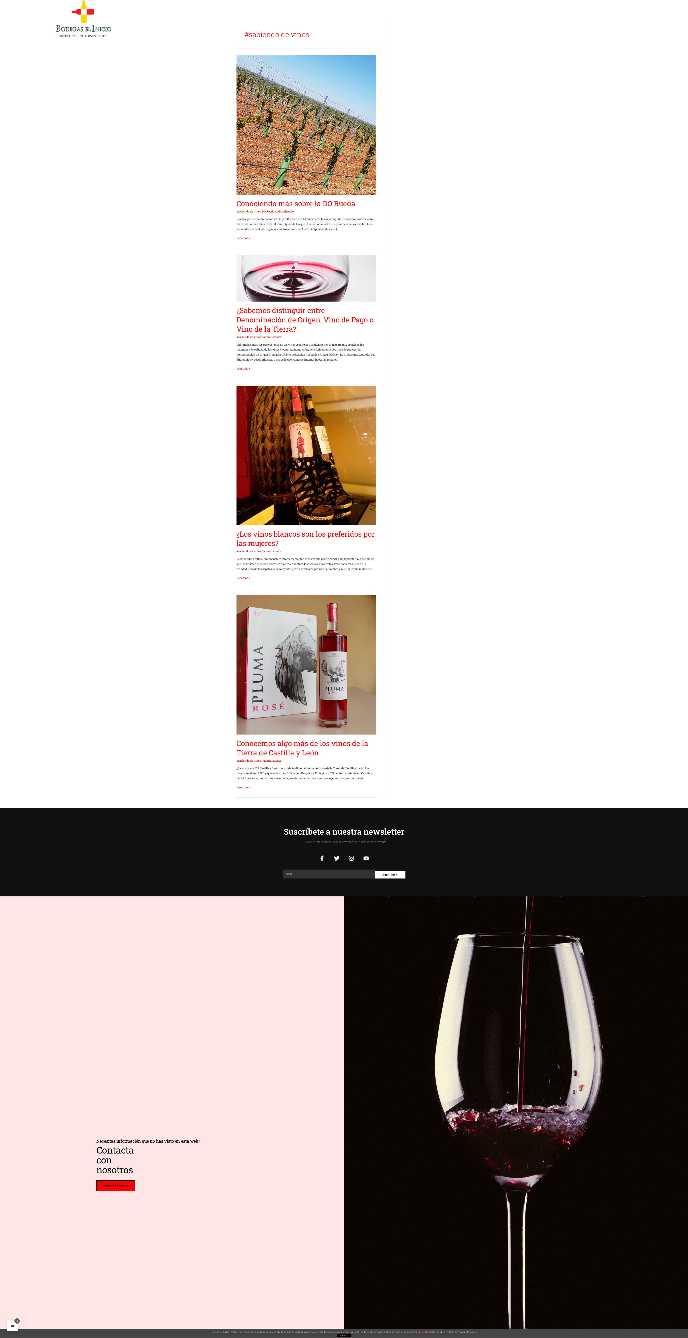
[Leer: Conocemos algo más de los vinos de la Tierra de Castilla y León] (306, 664)
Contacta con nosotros (115, 1185)
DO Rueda (268, 211)
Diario (401, 18)
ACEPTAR (344, 1336)
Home (310, 18)
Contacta (433, 18)
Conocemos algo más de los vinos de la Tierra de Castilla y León (302, 747)
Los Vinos (366, 18)
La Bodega (327, 18)
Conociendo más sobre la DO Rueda (295, 203)
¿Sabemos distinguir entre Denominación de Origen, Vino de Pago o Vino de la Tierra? (305, 320)
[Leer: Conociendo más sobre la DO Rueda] (306, 124)
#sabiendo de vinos (248, 211)
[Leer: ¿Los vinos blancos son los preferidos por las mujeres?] (306, 455)
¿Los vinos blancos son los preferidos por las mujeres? (305, 538)
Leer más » (243, 238)
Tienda (416, 18)
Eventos (385, 18)
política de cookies (427, 1332)
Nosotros (347, 18)
